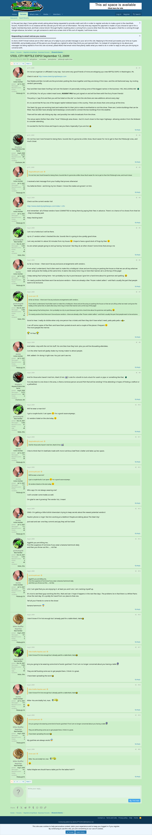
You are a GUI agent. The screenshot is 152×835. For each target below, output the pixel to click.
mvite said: (32, 296)
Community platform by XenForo (76, 822)
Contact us (101, 818)
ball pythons (33, 59)
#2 (139, 135)
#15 (139, 571)
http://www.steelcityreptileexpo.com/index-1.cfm (46, 206)
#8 (139, 342)
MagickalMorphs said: (36, 172)
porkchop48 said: (34, 472)
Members (57, 14)
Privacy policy (123, 818)
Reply (138, 130)
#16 (139, 615)
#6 (139, 260)
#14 (139, 539)
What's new (34, 14)
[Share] (136, 68)
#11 (139, 437)
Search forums (24, 18)
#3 (139, 167)
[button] (40, 14)
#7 (139, 292)
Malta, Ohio (21, 255)
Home (14, 14)
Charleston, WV (20, 162)
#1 (139, 68)
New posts (13, 18)
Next (28, 64)
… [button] (19, 64)
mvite (14, 59)
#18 (139, 685)
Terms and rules (111, 818)
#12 (139, 467)
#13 (139, 509)
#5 (139, 228)
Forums (23, 14)
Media (45, 14)
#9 (139, 373)
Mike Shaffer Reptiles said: (37, 652)
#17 (139, 647)
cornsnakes (42, 59)
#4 (139, 198)
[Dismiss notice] (139, 23)
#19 (139, 715)
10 (23, 64)
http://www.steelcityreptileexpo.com (52, 76)
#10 (139, 405)
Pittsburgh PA (21, 642)
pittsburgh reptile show (65, 59)
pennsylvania (52, 59)
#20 (139, 749)
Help (130, 818)
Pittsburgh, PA (20, 93)
